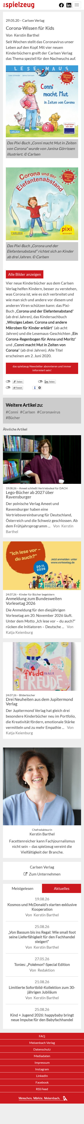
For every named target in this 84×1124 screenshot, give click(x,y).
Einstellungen (39, 388)
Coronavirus (49, 412)
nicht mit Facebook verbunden (8, 382)
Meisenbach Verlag (42, 1042)
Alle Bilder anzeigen (24, 274)
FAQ (42, 1036)
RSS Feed (42, 1089)
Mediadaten (42, 1056)
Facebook (42, 1082)
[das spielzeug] (18, 5)
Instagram (42, 1069)
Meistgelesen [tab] (22, 888)
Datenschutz (42, 1049)
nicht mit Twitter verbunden (8, 388)
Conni (12, 412)
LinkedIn (42, 1076)
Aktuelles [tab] (61, 888)
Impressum (42, 1062)
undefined (40, 382)
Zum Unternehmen (45, 874)
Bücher (13, 417)
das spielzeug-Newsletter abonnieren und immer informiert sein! (42, 368)
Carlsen (28, 412)
